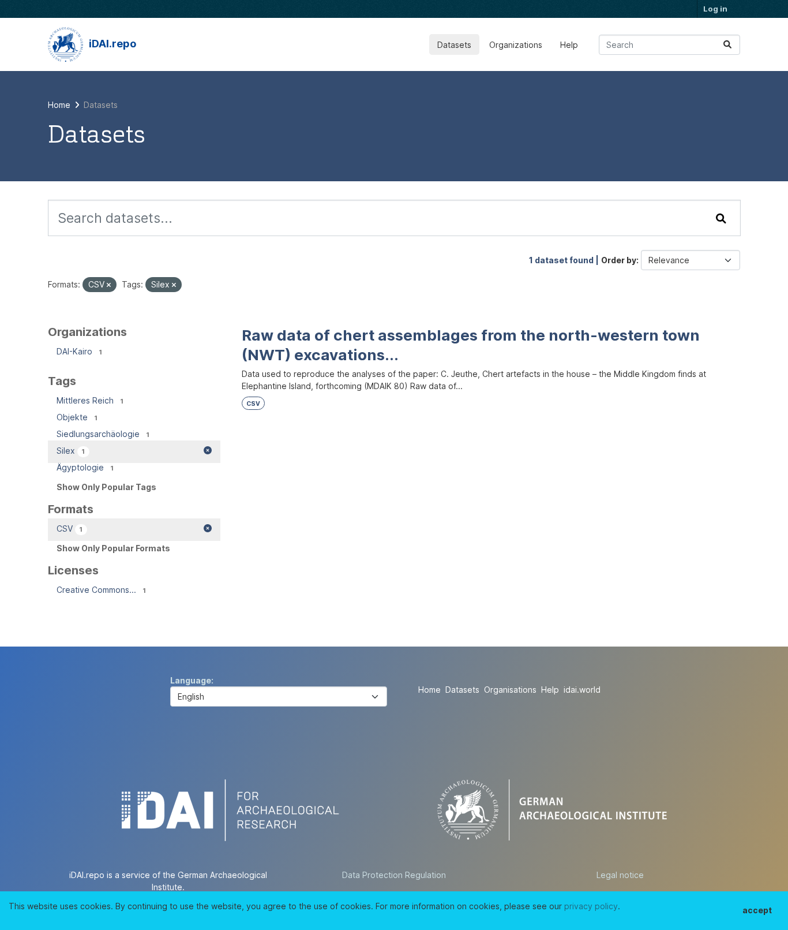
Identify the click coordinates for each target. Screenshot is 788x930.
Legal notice (620, 875)
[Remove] (109, 285)
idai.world (582, 689)
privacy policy (591, 906)
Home (429, 689)
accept (757, 910)
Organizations (515, 45)
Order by (618, 260)
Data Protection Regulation (394, 875)
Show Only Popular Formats (113, 548)
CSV (253, 404)
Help (569, 45)
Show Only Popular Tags (106, 487)
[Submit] (727, 45)
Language (190, 680)
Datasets (454, 45)
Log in (715, 8)
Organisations (510, 689)
